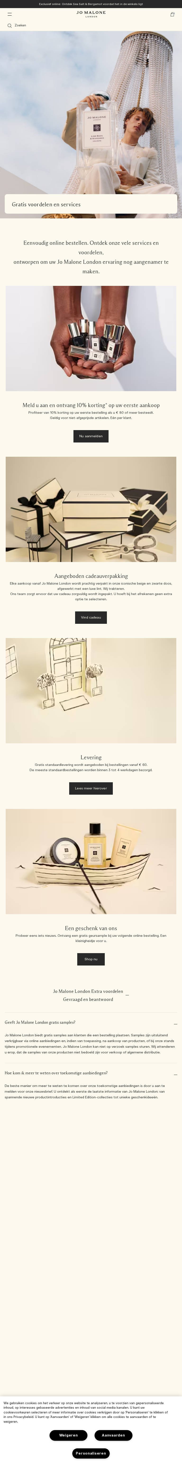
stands (169, 1041)
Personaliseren (91, 1453)
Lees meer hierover (91, 788)
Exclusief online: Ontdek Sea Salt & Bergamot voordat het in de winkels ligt (91, 4)
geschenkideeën (144, 1097)
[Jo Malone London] (91, 14)
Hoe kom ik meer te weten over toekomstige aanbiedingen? (56, 1073)
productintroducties (51, 1097)
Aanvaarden (113, 1435)
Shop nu (91, 959)
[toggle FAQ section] (127, 995)
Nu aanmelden (91, 436)
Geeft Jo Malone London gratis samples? (40, 1022)
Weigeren (68, 1435)
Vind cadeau (91, 617)
